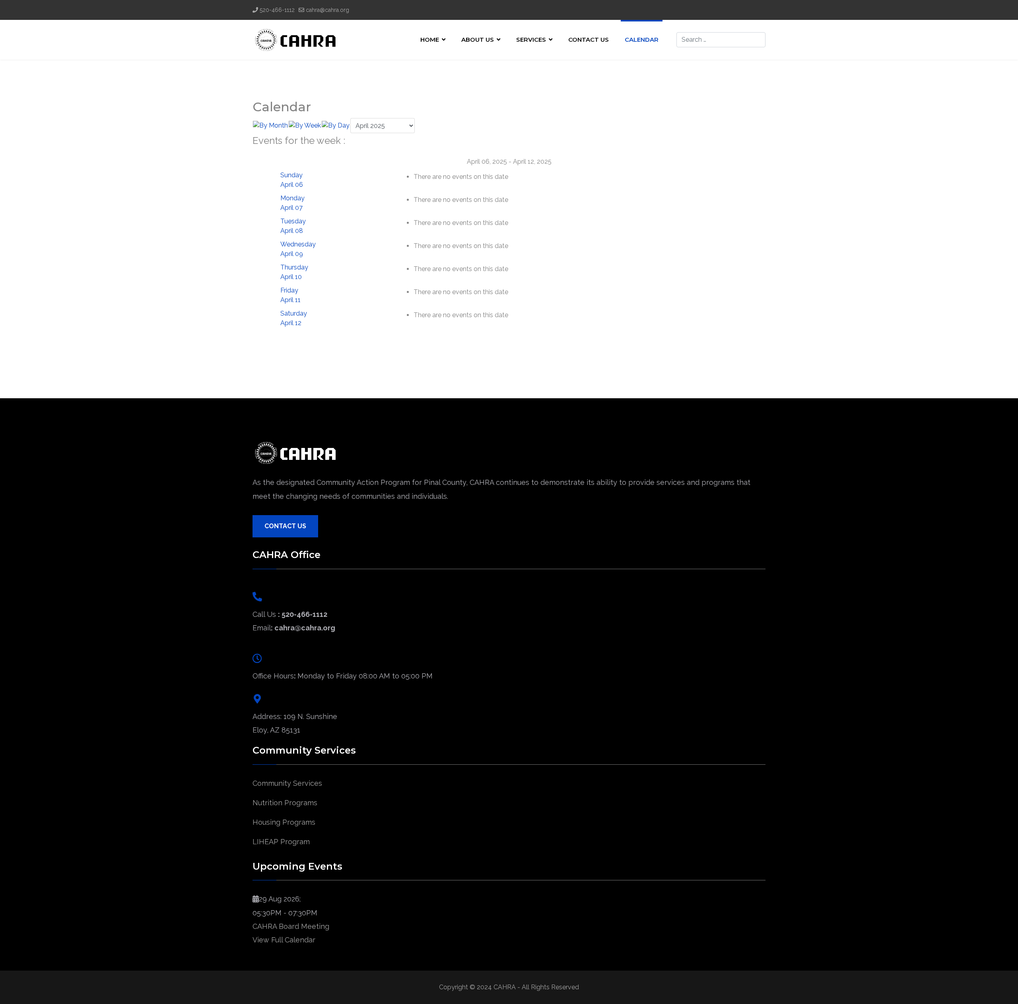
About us (477, 39)
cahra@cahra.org (327, 10)
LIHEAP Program (281, 841)
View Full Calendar (284, 940)
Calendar (642, 39)
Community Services (287, 783)
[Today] (336, 125)
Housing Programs (284, 822)
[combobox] (720, 39)
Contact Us (285, 526)
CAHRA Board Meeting (291, 926)
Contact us (588, 39)
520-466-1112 (277, 10)
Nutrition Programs (285, 803)
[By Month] (270, 125)
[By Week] (305, 125)
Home (429, 39)
